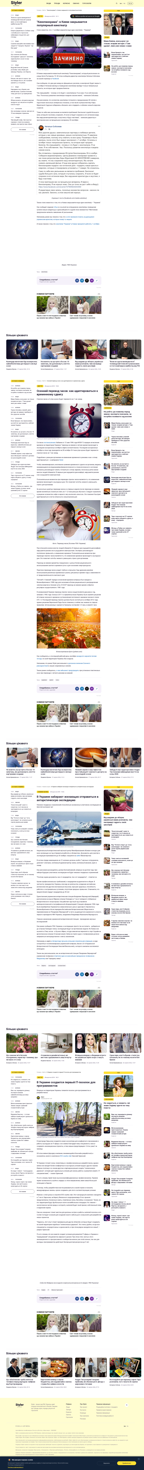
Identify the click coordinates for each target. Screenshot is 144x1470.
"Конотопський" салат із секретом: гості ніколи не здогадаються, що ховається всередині (21, 808)
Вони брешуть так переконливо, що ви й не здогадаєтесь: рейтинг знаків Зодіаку (120, 55)
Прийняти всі (126, 1463)
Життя (44, 10)
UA (121, 3)
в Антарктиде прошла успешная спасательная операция (71, 941)
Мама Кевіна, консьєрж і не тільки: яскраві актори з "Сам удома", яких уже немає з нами (118, 43)
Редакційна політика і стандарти (106, 1407)
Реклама (83, 1419)
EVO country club (65, 1156)
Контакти (83, 1410)
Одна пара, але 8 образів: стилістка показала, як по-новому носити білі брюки (22, 874)
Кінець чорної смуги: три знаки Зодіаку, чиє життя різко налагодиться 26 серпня (21, 1184)
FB (77, 280)
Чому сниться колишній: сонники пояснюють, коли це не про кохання (22, 831)
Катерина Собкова (115, 777)
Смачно (76, 3)
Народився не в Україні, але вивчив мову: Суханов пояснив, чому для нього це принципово (21, 91)
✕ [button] (138, 1459)
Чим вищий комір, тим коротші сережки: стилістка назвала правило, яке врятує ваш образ (21, 122)
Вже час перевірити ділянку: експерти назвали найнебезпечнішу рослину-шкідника (20, 1094)
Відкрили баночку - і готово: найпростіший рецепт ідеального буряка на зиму (22, 1116)
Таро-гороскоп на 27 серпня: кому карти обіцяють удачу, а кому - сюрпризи (22, 477)
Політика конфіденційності (105, 1416)
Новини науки (46, 786)
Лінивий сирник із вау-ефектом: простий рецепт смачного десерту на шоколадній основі (22, 456)
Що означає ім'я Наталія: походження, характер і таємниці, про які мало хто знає (22, 842)
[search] (116, 3)
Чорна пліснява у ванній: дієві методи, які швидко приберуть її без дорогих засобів (22, 412)
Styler (61, 460)
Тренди (57, 3)
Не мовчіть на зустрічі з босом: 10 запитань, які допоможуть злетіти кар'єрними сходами (55, 364)
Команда (83, 1413)
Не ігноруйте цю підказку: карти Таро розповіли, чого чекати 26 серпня (21, 1162)
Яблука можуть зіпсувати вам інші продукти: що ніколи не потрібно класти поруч (22, 102)
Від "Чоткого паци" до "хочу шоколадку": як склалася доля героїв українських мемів (21, 820)
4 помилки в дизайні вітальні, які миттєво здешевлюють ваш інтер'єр (22, 853)
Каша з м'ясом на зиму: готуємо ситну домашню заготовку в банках (22, 896)
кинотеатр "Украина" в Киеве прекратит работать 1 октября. (78, 224)
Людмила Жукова (11, 369)
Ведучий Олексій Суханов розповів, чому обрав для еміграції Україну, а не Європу (21, 70)
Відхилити (107, 1463)
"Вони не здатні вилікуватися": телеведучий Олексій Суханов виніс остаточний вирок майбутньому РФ (21, 21)
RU (124, 3)
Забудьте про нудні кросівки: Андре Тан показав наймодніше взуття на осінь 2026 (21, 467)
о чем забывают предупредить (67, 670)
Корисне (66, 3)
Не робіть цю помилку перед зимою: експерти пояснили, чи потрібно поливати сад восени (122, 69)
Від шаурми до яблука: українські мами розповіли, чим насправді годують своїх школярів (89, 364)
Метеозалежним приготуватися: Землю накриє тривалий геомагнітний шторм (21, 1106)
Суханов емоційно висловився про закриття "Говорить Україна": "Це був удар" (22, 46)
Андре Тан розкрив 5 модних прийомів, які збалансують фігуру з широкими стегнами (22, 1151)
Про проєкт (83, 1407)
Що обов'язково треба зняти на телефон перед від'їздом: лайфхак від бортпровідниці (22, 1127)
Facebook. (55, 79)
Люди (48, 3)
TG (82, 280)
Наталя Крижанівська (47, 369)
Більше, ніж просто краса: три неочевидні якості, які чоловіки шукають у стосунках (21, 81)
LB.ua (56, 207)
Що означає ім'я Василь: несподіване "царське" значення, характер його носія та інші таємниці (22, 58)
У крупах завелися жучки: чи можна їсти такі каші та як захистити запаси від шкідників (21, 885)
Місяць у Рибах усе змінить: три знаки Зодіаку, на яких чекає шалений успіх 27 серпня (21, 488)
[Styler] (16, 3)
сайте (78, 856)
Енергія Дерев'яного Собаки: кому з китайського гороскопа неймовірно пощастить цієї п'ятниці (22, 34)
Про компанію (84, 1416)
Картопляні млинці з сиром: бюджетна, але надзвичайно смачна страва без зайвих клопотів (20, 1139)
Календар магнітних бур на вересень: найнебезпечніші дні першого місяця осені (21, 364)
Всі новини (22, 129)
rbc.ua (130, 3)
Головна (39, 10)
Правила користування (103, 1410)
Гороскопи (86, 3)
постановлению (50, 442)
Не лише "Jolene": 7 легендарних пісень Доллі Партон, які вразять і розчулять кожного (22, 1173)
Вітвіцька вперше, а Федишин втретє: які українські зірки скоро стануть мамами (22, 864)
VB (92, 280)
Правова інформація (103, 1413)
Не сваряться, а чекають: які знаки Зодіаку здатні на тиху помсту (20, 1082)
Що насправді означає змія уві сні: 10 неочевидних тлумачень (22, 112)
